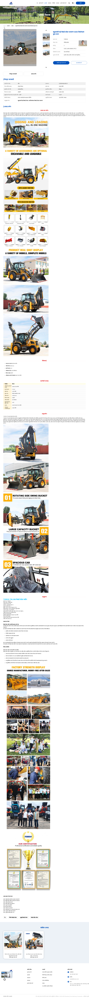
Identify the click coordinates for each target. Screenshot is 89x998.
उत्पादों (45, 3)
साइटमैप (10, 996)
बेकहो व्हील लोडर (34, 917)
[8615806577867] (4, 979)
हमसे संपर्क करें (63, 3)
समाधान (49, 3)
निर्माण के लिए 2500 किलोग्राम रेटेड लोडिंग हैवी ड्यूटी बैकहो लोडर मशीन (13, 955)
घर (37, 3)
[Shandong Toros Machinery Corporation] (11, 3)
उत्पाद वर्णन (33, 74)
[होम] (11, 971)
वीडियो (53, 3)
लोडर (12, 25)
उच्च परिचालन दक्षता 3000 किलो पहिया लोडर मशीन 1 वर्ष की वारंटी (34, 955)
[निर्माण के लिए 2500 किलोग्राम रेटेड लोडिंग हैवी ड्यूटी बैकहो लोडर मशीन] (13, 942)
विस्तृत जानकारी (13, 74)
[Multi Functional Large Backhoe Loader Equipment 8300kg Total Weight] (19, 47)
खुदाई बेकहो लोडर (23, 917)
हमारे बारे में (41, 3)
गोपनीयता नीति (5, 996)
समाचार (57, 3)
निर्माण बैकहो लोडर (13, 917)
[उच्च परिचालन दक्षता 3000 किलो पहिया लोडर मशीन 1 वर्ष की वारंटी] (34, 942)
